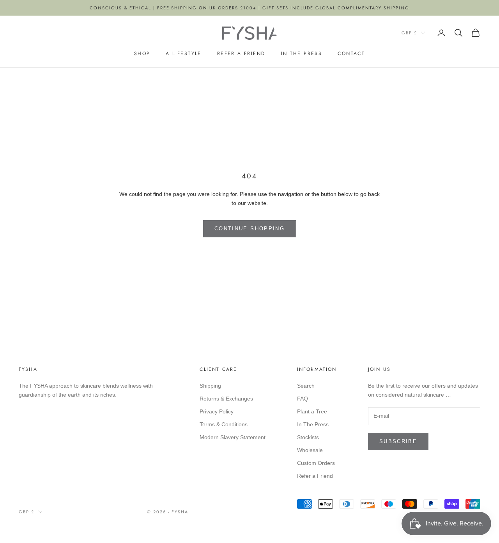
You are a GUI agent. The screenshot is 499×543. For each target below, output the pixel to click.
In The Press (313, 424)
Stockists (308, 437)
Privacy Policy (217, 411)
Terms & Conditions (224, 424)
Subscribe (398, 441)
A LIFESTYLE (183, 53)
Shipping (210, 386)
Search (306, 386)
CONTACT (351, 53)
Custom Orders (316, 463)
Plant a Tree (312, 411)
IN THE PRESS (301, 53)
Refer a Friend (241, 53)
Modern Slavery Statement (232, 437)
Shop (142, 53)
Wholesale (310, 450)
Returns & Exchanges (226, 398)
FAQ (302, 398)
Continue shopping (249, 228)
